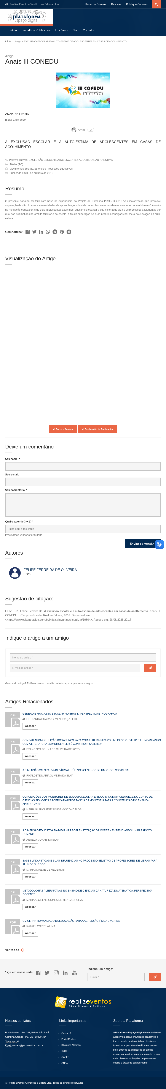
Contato (88, 30)
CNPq (64, 1063)
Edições (60, 30)
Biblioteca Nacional (71, 1045)
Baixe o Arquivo (64, 429)
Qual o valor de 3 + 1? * (19, 521)
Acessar (30, 726)
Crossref (66, 1033)
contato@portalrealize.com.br (27, 1045)
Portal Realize (68, 1039)
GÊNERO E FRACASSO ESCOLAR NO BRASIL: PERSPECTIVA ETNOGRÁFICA (69, 713)
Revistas (116, 4)
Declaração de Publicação (98, 429)
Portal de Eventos (95, 4)
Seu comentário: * (16, 490)
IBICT (64, 1051)
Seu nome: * (12, 459)
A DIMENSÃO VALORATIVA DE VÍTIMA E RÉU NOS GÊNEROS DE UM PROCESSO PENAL (76, 770)
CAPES (65, 1057)
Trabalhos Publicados (36, 30)
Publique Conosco (137, 4)
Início (13, 30)
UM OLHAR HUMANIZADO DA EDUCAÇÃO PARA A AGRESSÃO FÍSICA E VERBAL (71, 920)
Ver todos (12, 950)
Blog (75, 30)
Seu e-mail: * (13, 474)
